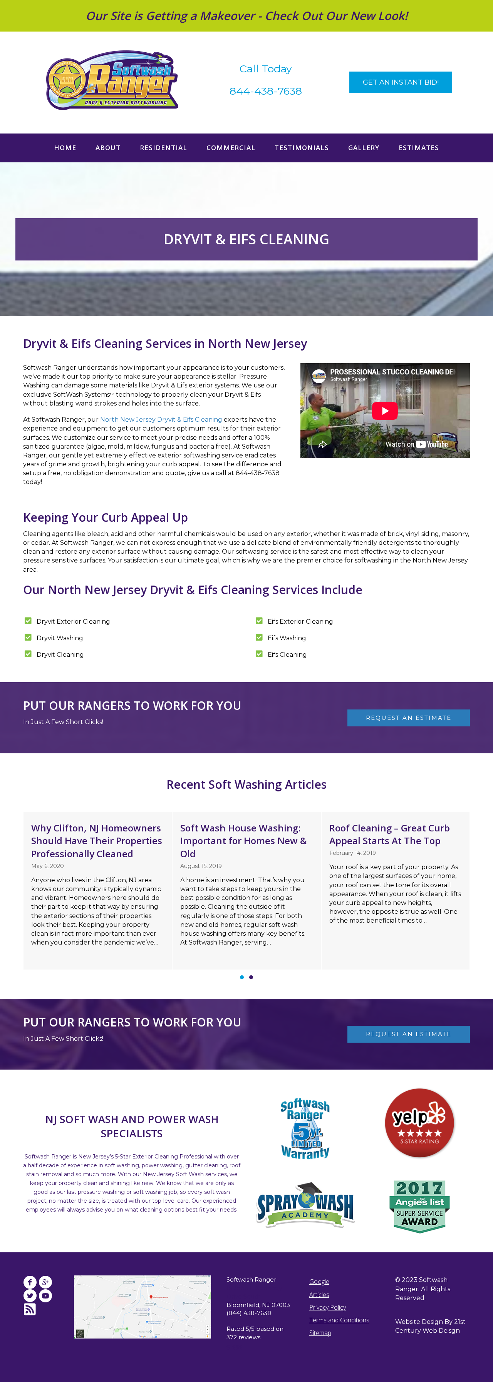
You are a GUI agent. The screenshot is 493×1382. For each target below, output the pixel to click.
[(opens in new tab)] (420, 1123)
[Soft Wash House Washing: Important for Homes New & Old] (247, 891)
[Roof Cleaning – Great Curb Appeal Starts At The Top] (396, 891)
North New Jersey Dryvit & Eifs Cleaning (161, 419)
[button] (400, 82)
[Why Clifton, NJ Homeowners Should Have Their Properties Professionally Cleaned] (97, 891)
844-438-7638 (266, 91)
